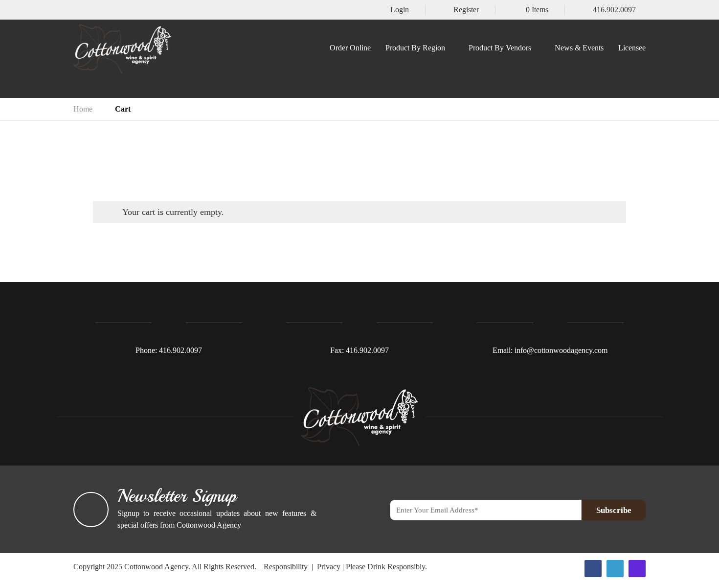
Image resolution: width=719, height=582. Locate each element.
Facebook (593, 568)
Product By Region (415, 48)
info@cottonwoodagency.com (561, 350)
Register (466, 10)
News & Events (579, 48)
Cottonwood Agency (156, 566)
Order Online (350, 48)
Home (82, 109)
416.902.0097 (614, 10)
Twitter (615, 568)
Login (399, 10)
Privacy (328, 566)
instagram (637, 568)
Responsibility (286, 566)
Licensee (632, 48)
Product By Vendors (500, 48)
